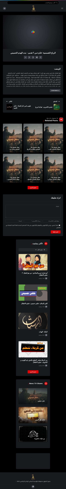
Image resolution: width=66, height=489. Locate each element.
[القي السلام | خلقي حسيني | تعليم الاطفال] (33, 292)
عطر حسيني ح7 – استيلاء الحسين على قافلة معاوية (54, 149)
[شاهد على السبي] (33, 415)
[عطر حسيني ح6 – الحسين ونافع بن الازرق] (33, 138)
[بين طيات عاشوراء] (33, 434)
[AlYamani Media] (33, 8)
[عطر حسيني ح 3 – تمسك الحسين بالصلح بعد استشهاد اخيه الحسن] (33, 168)
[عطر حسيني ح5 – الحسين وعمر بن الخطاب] (12, 138)
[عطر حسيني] (33, 396)
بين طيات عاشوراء (39, 438)
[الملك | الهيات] (33, 321)
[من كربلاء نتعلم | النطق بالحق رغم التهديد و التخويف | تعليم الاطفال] (33, 349)
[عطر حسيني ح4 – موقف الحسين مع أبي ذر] (53, 168)
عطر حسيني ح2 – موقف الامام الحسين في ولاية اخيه (14, 179)
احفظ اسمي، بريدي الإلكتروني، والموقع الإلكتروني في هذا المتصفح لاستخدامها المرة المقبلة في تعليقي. (33, 226)
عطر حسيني (41, 401)
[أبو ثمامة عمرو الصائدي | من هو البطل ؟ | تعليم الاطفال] (33, 262)
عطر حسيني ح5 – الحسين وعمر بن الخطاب (14, 149)
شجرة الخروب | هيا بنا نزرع (43, 107)
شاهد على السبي (40, 420)
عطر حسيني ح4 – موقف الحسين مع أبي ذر (54, 179)
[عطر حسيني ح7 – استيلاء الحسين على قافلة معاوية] (53, 138)
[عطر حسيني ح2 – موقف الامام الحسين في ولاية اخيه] (12, 168)
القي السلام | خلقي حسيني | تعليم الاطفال (34, 303)
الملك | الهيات (43, 332)
